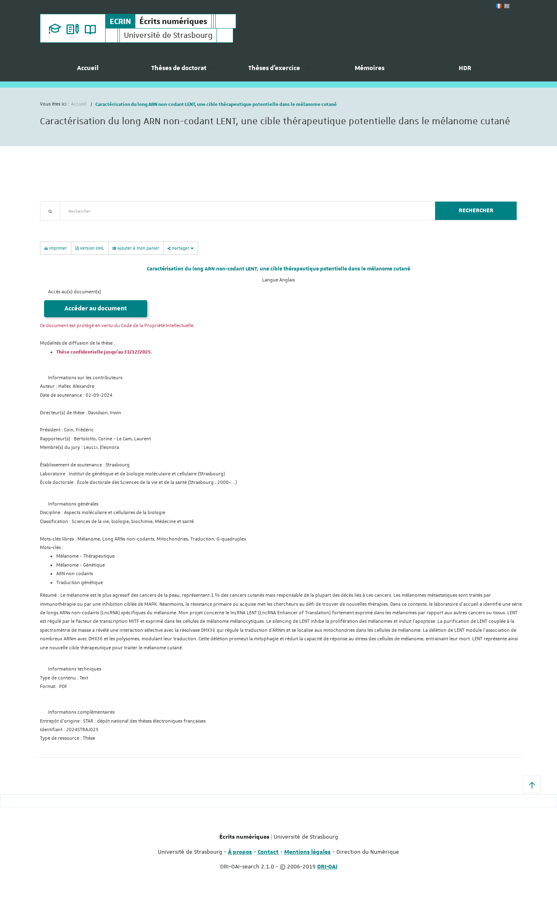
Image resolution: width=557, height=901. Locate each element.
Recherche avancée (61, 225)
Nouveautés (97, 225)
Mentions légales (307, 852)
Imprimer (57, 248)
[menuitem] (87, 71)
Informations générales (73, 504)
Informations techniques (74, 669)
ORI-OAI (327, 866)
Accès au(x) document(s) (74, 292)
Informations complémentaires (81, 712)
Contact (268, 852)
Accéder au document (95, 308)
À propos (240, 852)
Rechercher (476, 210)
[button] (532, 784)
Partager (180, 248)
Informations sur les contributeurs (85, 378)
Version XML (91, 248)
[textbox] (244, 211)
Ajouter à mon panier (137, 248)
